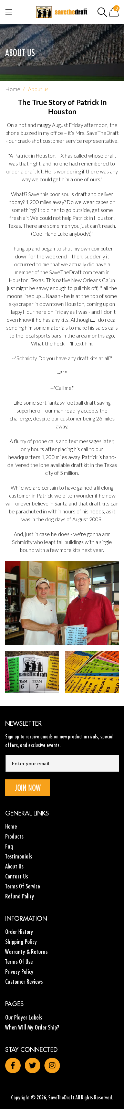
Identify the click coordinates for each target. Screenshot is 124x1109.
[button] (102, 12)
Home (12, 89)
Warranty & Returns (26, 951)
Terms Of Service (22, 886)
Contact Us (16, 876)
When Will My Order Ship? (32, 1027)
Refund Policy (19, 896)
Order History (19, 931)
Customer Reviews (24, 981)
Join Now (27, 787)
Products (14, 836)
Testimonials (18, 856)
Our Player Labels (23, 1017)
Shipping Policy (21, 941)
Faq (9, 846)
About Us (14, 866)
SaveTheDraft (61, 1097)
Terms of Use (19, 961)
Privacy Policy (19, 971)
